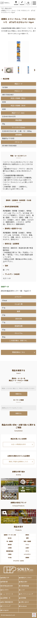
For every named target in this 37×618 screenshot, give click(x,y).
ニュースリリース (7, 594)
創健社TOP (5, 577)
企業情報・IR (6, 598)
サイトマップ (6, 606)
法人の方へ (5, 590)
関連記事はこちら (18, 352)
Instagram (5, 610)
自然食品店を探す (7, 586)
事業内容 (5, 582)
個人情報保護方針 (7, 602)
